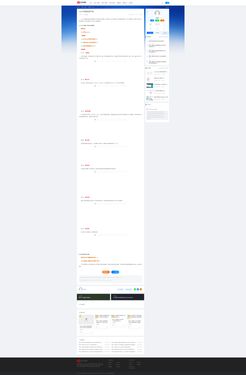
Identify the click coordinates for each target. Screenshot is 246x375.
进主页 (165, 32)
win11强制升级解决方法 (159, 90)
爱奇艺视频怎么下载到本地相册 (161, 84)
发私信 (158, 32)
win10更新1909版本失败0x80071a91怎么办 (123, 297)
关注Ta (150, 32)
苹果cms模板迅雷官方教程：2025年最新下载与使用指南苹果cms (123, 351)
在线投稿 (110, 366)
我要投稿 (167, 7)
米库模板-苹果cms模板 (84, 280)
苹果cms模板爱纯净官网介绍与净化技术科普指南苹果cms (123, 349)
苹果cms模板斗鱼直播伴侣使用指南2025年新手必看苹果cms (102, 321)
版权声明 (139, 364)
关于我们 (130, 362)
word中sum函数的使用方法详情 (161, 71)
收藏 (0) (106, 272)
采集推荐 (119, 2)
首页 (91, 2)
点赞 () (116, 272)
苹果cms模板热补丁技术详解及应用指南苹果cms (121, 347)
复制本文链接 (129, 289)
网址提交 (110, 362)
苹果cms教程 (104, 2)
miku (81, 14)
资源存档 (118, 364)
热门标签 (110, 364)
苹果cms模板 (97, 2)
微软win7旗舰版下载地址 (84, 297)
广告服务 (130, 2)
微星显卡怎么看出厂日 (159, 78)
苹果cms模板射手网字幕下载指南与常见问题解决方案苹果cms (91, 349)
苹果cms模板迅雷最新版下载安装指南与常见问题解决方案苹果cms (91, 347)
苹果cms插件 (112, 2)
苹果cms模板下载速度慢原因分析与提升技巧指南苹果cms (86, 327)
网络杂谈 (125, 2)
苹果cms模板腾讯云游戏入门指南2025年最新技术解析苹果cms (91, 351)
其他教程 (89, 7)
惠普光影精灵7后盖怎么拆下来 (161, 97)
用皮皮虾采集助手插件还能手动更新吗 (156, 41)
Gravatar (148, 118)
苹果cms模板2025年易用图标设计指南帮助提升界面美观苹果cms (134, 321)
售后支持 (130, 364)
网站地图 (112, 373)
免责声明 (139, 362)
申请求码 (118, 366)
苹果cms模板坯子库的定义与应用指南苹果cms (118, 320)
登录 (167, 2)
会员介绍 (118, 362)
